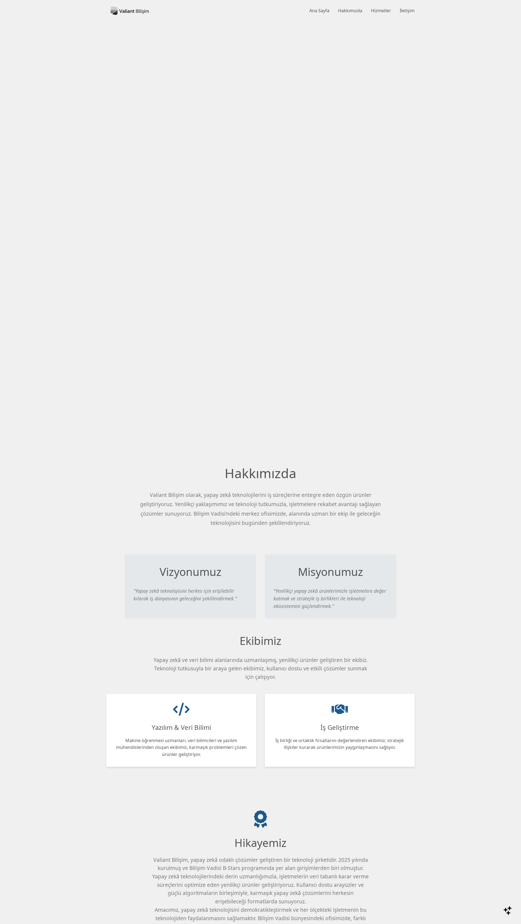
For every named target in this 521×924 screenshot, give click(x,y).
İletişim (407, 11)
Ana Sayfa (319, 11)
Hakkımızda (350, 11)
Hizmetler (381, 11)
